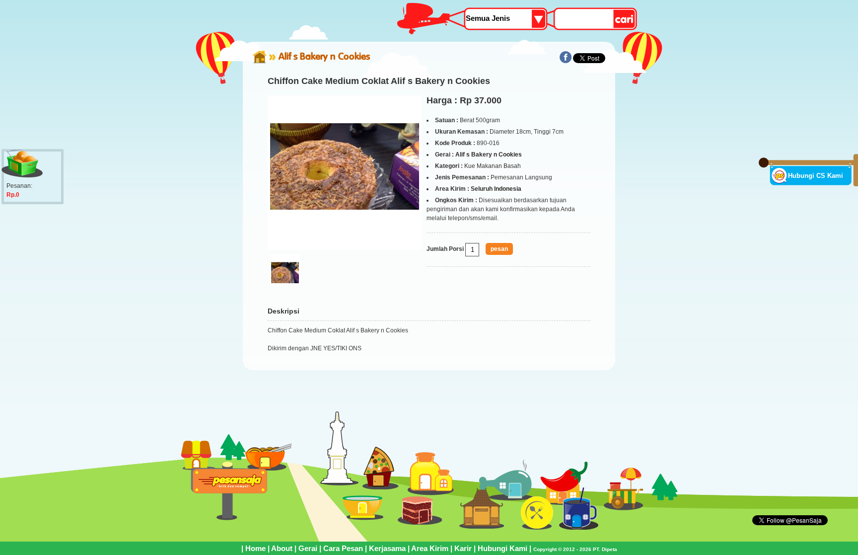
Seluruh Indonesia (496, 188)
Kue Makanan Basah (492, 165)
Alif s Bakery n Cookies (324, 56)
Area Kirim (429, 548)
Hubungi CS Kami (815, 175)
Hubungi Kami (502, 548)
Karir (463, 548)
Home (255, 548)
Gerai (307, 548)
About (281, 548)
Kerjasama (387, 548)
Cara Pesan (343, 548)
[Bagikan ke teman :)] (566, 61)
